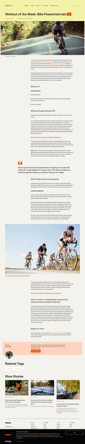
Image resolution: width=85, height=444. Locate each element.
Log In (70, 426)
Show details (19, 441)
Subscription (33, 426)
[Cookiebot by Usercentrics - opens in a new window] (8, 442)
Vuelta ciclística (18, 368)
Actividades (26, 5)
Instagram (58, 426)
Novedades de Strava (54, 5)
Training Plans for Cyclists (57, 333)
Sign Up (70, 424)
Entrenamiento (9, 368)
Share (69, 14)
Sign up (78, 5)
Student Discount (34, 428)
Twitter (58, 428)
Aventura (32, 5)
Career (45, 426)
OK (74, 432)
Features (32, 424)
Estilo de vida (38, 5)
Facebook (58, 424)
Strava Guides (45, 5)
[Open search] (70, 5)
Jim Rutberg (30, 18)
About (45, 424)
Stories (45, 428)
